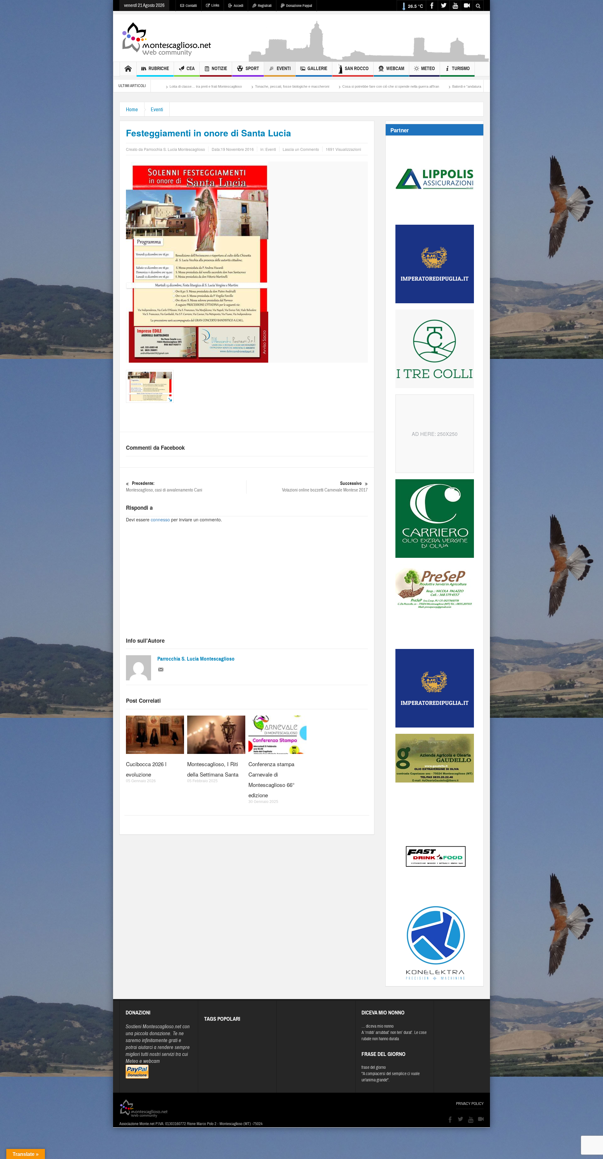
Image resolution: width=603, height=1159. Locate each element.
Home (132, 109)
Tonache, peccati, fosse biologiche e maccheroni (200, 86)
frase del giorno (373, 1067)
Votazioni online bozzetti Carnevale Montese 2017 (325, 487)
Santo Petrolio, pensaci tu (440, 86)
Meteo (428, 68)
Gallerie (317, 68)
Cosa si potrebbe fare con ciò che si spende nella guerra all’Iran (299, 86)
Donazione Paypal (299, 5)
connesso (160, 519)
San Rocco (357, 68)
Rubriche (159, 68)
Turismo (461, 68)
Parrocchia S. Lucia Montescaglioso (196, 659)
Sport (252, 68)
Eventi (284, 68)
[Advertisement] (369, 58)
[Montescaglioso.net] (166, 38)
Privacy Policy (470, 1103)
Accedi (238, 5)
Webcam (395, 68)
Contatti (191, 5)
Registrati (265, 5)
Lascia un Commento (301, 149)
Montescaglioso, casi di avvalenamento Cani (164, 487)
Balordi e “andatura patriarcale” (384, 86)
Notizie (219, 68)
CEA (191, 68)
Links (215, 5)
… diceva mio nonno (377, 1026)
